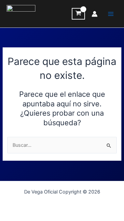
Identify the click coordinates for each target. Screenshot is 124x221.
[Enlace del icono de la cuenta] (95, 14)
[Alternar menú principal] (110, 13)
